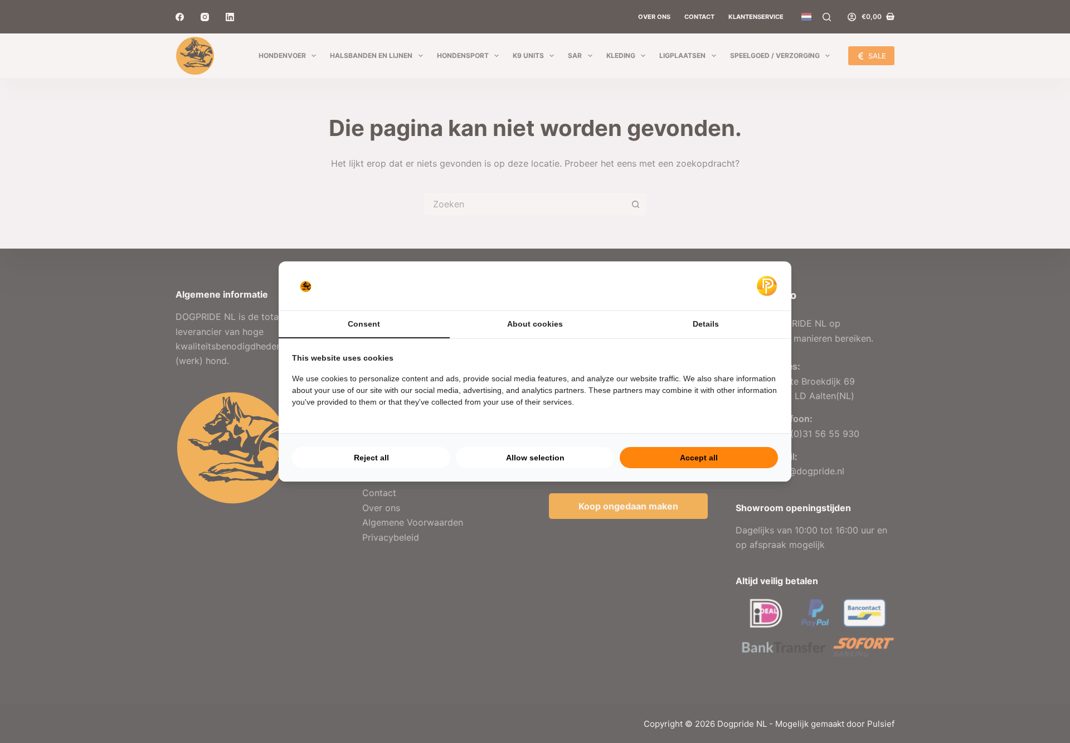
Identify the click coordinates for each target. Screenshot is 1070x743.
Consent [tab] (364, 323)
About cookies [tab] (535, 323)
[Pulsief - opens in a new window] (767, 286)
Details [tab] (706, 323)
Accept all (699, 457)
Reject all (371, 457)
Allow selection (535, 457)
